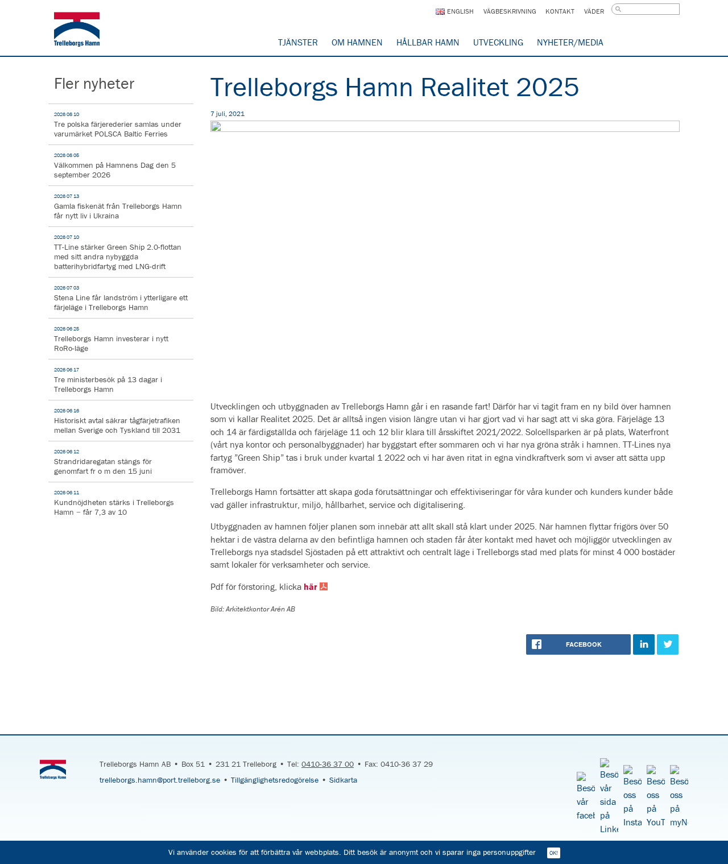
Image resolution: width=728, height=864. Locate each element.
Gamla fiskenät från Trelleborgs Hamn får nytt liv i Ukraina (118, 207)
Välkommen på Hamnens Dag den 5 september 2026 (115, 166)
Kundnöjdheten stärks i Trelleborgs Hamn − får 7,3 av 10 (114, 503)
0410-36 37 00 (327, 764)
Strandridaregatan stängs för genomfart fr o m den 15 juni (103, 462)
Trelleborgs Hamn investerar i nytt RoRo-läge (111, 339)
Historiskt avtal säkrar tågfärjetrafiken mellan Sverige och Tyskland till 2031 (117, 421)
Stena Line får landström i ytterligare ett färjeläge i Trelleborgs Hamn (121, 298)
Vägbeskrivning (509, 11)
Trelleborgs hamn (77, 31)
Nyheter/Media (570, 42)
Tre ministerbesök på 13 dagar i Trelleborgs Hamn (108, 380)
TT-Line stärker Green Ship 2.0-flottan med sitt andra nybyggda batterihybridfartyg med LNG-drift (117, 252)
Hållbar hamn (428, 42)
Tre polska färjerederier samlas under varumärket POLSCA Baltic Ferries (117, 125)
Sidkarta (343, 780)
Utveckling (498, 42)
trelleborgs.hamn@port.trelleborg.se (160, 780)
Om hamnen (357, 42)
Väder (594, 11)
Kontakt (559, 11)
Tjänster (298, 42)
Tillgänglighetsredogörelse (274, 780)
